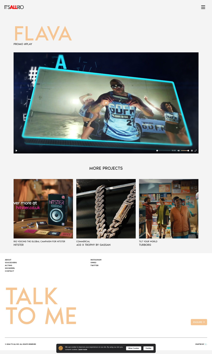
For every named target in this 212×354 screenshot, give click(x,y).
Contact (9, 271)
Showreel (10, 268)
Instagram (96, 260)
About (8, 260)
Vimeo (93, 262)
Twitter (94, 265)
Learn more (82, 349)
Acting (8, 265)
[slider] (163, 150)
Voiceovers (11, 262)
